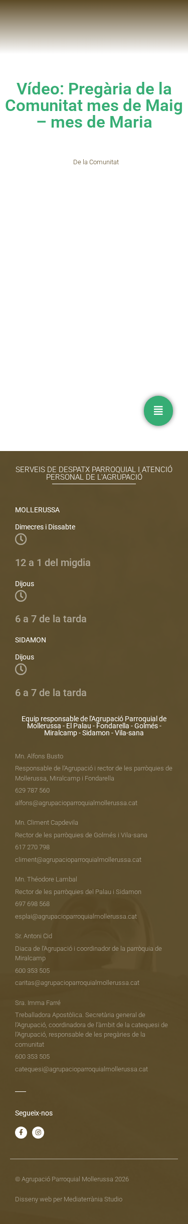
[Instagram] (38, 1133)
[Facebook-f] (21, 1133)
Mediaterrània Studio (93, 1199)
